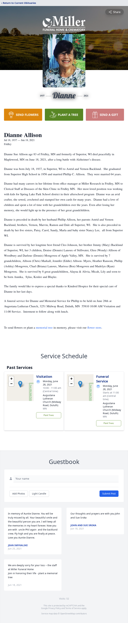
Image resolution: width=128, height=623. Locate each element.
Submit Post (109, 493)
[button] (20, 384)
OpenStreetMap (67, 613)
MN (45, 408)
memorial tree (44, 327)
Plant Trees (49, 415)
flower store (94, 327)
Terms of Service (73, 608)
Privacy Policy (54, 608)
